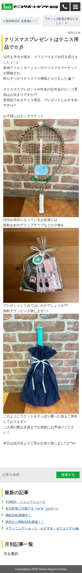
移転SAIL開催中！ (18, 515)
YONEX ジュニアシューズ (25, 502)
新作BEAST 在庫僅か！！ (22, 21)
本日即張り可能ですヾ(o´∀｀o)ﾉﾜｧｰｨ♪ (32, 508)
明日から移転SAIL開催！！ (24, 522)
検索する (68, 475)
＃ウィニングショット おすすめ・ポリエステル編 (42, 528)
